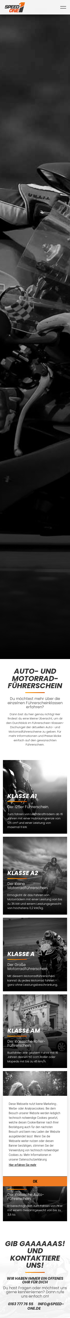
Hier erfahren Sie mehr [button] (22, 1165)
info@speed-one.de (45, 1306)
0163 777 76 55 (20, 1304)
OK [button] (35, 1181)
